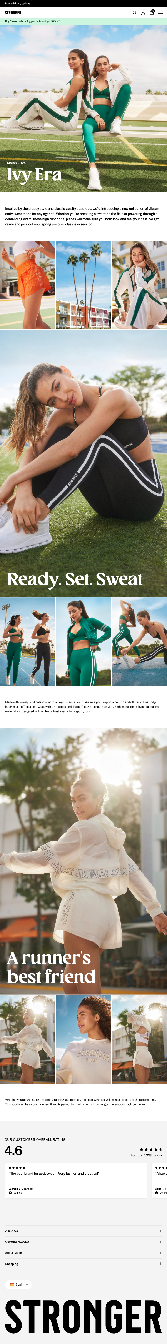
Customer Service (17, 1242)
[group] (76, 1182)
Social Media (14, 1253)
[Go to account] (143, 12)
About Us (11, 1231)
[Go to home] (13, 12)
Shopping (11, 1264)
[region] (83, 1182)
